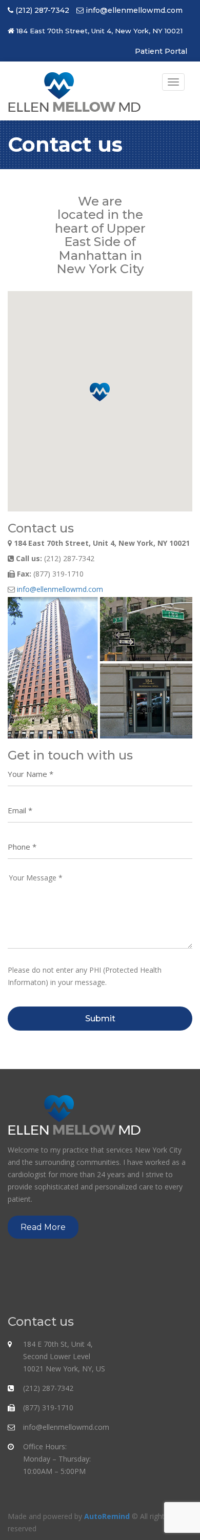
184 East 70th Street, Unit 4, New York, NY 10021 (99, 31)
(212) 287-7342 (42, 10)
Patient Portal (161, 51)
